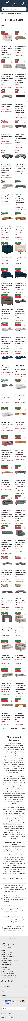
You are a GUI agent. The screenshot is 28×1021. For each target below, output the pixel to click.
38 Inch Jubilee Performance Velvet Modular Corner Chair (20, 658)
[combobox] (14, 9)
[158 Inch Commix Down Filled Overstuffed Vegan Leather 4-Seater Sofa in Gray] (7, 532)
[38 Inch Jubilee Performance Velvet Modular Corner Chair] (21, 647)
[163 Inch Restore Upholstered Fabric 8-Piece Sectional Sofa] (7, 619)
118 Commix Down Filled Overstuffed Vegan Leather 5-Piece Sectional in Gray (20, 484)
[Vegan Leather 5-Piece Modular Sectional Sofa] (21, 442)
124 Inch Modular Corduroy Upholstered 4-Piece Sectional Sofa (20, 340)
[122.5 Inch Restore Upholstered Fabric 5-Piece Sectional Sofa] (7, 562)
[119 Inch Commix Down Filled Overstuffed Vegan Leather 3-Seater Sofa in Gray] (21, 502)
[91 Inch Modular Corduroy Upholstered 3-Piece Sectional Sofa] (7, 329)
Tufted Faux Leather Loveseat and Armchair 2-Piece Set (7, 397)
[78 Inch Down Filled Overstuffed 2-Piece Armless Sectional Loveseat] (21, 386)
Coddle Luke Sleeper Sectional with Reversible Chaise (20, 167)
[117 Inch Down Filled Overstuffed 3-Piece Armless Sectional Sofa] (7, 414)
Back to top (13, 939)
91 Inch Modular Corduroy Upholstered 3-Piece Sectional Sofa (7, 340)
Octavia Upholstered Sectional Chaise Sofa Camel (20, 48)
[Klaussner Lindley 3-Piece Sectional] (7, 96)
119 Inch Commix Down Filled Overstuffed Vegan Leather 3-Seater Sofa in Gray (20, 514)
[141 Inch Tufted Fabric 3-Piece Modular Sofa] (7, 357)
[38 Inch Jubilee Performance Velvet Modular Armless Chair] (21, 619)
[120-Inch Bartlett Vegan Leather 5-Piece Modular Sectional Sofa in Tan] (7, 219)
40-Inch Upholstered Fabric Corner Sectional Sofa (7, 259)
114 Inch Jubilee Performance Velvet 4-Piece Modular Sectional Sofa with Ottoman (20, 687)
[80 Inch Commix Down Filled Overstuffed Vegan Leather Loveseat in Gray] (7, 502)
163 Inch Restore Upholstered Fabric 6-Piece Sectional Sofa (6, 602)
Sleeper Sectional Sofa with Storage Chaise (6, 137)
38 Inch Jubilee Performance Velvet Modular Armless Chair (20, 630)
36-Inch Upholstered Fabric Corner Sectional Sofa (7, 311)
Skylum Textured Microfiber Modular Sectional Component (6, 49)
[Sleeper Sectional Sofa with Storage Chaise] (7, 126)
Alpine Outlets (8, 1013)
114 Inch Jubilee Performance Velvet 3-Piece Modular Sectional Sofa (7, 686)
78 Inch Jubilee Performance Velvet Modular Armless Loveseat (7, 658)
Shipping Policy (18, 1016)
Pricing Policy (11, 1016)
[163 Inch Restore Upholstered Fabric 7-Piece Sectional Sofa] (21, 590)
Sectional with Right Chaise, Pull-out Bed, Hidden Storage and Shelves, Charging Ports (7, 78)
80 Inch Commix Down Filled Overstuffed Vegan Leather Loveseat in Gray (7, 514)
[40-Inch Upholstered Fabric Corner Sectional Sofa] (7, 249)
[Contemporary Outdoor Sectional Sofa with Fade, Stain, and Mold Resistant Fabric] (21, 96)
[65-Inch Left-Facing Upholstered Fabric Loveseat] (7, 275)
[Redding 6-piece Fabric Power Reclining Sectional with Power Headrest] (21, 126)
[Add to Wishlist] (11, 34)
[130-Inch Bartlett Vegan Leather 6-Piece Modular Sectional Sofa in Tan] (21, 219)
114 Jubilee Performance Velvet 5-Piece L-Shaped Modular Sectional (7, 716)
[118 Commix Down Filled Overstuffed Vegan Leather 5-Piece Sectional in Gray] (21, 472)
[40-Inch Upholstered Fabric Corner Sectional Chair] (21, 249)
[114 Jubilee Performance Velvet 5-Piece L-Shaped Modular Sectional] (7, 705)
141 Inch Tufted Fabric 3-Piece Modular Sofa (5, 368)
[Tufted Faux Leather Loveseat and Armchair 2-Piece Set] (7, 386)
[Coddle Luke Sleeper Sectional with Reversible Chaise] (21, 156)
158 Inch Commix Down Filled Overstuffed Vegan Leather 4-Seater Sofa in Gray (6, 544)
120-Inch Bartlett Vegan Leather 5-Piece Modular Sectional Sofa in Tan (6, 231)
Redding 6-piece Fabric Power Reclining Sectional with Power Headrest (20, 138)
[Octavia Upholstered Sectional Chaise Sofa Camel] (21, 38)
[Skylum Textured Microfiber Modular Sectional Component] (7, 38)
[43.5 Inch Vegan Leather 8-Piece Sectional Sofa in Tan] (21, 705)
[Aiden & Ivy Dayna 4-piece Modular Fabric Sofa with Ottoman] (7, 187)
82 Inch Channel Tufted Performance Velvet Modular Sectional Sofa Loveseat (7, 454)
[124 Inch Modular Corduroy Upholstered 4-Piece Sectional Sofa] (21, 329)
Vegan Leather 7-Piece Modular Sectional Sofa (19, 424)
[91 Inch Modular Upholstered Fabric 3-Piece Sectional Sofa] (21, 301)
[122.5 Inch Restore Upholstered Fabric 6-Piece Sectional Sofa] (21, 562)
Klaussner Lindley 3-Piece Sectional (7, 105)
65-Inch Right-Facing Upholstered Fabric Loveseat (21, 285)
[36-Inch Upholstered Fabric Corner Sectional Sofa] (7, 301)
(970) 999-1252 (10, 973)
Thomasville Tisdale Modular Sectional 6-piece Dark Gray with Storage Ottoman (7, 168)
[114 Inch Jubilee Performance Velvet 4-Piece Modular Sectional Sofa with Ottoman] (21, 675)
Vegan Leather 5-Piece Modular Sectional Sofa (19, 452)
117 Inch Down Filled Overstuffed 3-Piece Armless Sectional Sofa (7, 425)
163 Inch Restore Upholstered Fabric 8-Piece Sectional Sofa (6, 630)
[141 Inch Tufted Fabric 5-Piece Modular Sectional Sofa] (21, 357)
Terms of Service (12, 1017)
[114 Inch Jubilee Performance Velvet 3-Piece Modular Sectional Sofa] (7, 675)
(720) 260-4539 (10, 956)
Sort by (3, 25)
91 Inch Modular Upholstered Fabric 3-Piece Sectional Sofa (20, 312)
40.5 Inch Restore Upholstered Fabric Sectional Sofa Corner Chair (20, 543)
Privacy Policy (4, 1017)
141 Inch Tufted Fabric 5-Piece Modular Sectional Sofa (20, 369)
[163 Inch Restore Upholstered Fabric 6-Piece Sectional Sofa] (7, 590)
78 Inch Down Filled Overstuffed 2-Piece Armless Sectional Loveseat (20, 397)
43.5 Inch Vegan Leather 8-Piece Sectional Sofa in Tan (19, 716)
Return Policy (4, 1016)
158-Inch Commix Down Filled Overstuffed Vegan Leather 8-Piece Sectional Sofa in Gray (20, 200)
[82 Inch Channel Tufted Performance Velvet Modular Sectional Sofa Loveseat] (7, 442)
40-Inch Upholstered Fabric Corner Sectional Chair (20, 259)
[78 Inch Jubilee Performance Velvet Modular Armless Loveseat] (7, 647)
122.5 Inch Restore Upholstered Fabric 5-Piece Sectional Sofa (6, 573)
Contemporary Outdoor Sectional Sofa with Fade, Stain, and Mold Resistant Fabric (20, 108)
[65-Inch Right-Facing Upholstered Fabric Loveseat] (21, 275)
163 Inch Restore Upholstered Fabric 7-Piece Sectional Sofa (20, 602)
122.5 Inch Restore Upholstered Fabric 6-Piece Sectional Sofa (20, 573)
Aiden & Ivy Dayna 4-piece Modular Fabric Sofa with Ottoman (7, 197)
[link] (5, 728)
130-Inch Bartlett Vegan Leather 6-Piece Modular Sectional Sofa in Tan (20, 231)
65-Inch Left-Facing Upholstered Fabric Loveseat (6, 285)
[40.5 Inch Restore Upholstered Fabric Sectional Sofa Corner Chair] (21, 532)
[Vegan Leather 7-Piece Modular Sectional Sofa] (21, 414)
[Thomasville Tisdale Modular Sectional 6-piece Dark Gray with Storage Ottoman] (7, 156)
